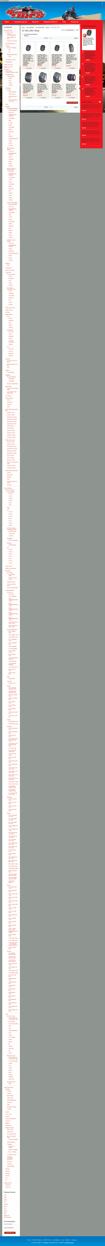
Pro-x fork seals (11, 274)
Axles (7, 104)
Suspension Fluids (11, 1106)
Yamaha (11, 85)
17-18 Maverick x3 (13, 667)
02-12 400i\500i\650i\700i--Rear (13, 604)
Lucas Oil (8, 1121)
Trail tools (9, 1163)
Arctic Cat (11, 112)
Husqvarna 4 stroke (12, 419)
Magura (7, 1123)
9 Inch (10, 505)
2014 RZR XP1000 (13, 868)
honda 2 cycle (10, 412)
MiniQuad (9, 797)
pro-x (5, 1208)
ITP (8, 510)
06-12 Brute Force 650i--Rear (13, 779)
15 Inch (10, 525)
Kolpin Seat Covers (10, 307)
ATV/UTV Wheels (37, 1240)
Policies (67, 1240)
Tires (7, 1014)
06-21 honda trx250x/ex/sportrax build (12, 71)
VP (6, 1180)
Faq (62, 1240)
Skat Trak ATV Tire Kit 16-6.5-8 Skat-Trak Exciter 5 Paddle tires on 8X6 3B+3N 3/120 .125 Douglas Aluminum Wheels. (28, 88)
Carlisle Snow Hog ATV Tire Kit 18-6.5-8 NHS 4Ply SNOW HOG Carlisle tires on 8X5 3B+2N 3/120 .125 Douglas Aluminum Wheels (43, 59)
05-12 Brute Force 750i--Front (13, 768)
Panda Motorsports (13, 138)
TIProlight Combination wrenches (10, 1158)
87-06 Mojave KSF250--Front (12, 787)
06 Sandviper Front (13, 721)
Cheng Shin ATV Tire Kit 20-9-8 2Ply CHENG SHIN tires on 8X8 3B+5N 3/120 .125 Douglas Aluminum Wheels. (90, 91)
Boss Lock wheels (13, 540)
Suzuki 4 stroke (11, 432)
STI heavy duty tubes (12, 587)
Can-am (11, 351)
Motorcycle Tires (11, 1055)
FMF (10, 56)
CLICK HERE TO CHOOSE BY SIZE (13, 1018)
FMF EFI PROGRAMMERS (11, 34)
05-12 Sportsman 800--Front (13, 857)
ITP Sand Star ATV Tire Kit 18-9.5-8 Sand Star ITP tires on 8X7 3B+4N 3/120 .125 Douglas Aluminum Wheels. (57, 88)
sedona (10, 1074)
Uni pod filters (9, 62)
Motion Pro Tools (10, 1127)
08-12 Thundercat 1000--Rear (13, 626)
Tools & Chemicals (8, 1087)
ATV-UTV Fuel (9, 32)
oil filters (8, 370)
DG (9, 49)
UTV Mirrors (9, 395)
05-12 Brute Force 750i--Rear (13, 772)
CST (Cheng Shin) (13, 1023)
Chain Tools (10, 1131)
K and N (8, 1116)
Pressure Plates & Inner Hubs (13, 100)
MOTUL (8, 1168)
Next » (76, 38)
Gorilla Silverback (13, 1030)
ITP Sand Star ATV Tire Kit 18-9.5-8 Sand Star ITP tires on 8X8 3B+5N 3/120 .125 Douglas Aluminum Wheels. (43, 88)
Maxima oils (8, 1125)
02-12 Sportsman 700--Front (13, 833)
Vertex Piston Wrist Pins (11, 470)
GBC (10, 1028)
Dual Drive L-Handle (12, 1147)
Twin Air (7, 1175)
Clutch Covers (12, 94)
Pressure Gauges (13, 1139)
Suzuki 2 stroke (11, 430)
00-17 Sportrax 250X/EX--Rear (12, 688)
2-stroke (9, 1091)
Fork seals (8, 272)
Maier (5, 1206)
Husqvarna (11, 295)
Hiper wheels (12, 678)
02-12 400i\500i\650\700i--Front (13, 609)
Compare (29, 68)
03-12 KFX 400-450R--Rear (13, 751)
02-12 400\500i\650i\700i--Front (13, 618)
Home (23, 27)
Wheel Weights (10, 1166)
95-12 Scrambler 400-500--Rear (13, 878)
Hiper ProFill (9, 566)
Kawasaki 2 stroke (11, 421)
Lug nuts (8, 312)
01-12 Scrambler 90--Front (13, 819)
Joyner (9, 719)
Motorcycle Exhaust (12, 54)
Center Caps (12, 533)
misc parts (6, 69)
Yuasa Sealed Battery (12, 202)
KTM (10, 80)
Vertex (5, 1199)
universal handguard (11, 341)
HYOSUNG (11, 127)
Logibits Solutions (69, 1242)
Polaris (10, 140)
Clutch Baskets (12, 91)
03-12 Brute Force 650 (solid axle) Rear (13, 744)
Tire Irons (9, 1161)
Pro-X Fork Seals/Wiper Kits (11, 288)
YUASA (6, 1204)
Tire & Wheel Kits (10, 590)
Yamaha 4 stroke (11, 437)
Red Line (8, 1171)
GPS (10, 1032)
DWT (10, 1026)
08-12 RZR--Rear (13, 866)
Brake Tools (10, 1129)
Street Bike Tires (11, 1081)
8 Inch (10, 502)
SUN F (10, 1053)
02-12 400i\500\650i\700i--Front (13, 614)
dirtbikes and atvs (8, 67)
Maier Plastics (9, 314)
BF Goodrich (12, 1021)
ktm (9, 134)
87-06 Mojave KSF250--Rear (12, 790)
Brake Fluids (10, 1095)
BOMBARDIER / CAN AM (13, 115)
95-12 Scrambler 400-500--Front (13, 875)
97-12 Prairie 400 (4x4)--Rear (13, 794)
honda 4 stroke (11, 414)
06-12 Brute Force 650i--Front (13, 775)
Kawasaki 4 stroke (11, 423)
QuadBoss (9, 538)
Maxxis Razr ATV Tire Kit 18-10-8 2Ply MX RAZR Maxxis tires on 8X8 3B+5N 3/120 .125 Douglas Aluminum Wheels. (71, 88)
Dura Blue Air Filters (10, 43)
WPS (5, 1197)
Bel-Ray (8, 1089)
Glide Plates (12, 378)
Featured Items (8, 1182)
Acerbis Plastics (10, 74)
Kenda (10, 1039)
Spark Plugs (9, 386)
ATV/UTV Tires (47, 1240)
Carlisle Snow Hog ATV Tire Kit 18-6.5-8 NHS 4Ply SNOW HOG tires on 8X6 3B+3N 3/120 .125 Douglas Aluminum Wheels (28, 59)
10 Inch (10, 493)
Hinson (9, 90)
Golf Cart (9, 681)
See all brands (7, 1217)
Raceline (9, 543)
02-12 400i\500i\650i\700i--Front (13, 600)
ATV (8, 316)
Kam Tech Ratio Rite (11, 1118)
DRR (10, 120)
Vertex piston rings (10, 440)
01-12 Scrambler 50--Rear (13, 816)
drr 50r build (8, 268)
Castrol (7, 1111)
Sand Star (8, 1184)
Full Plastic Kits (11, 76)
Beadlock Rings (12, 531)
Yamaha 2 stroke (11, 435)
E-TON (10, 122)
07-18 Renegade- (13, 648)
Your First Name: (8, 1224)
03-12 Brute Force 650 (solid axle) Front (13, 740)
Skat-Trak (11, 1048)
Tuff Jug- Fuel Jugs (12, 40)
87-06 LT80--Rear (13, 940)
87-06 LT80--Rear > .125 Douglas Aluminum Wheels (13, 944)
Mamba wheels (12, 544)
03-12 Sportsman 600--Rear (13, 847)
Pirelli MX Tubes (11, 581)
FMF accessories (10, 270)
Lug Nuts (11, 535)
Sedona (10, 1046)
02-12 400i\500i (12, 596)
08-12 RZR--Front (13, 864)
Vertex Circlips (9, 398)
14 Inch (10, 500)
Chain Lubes (10, 1097)
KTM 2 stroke (10, 426)
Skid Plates (11, 381)
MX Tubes (8, 570)
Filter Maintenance (11, 1100)
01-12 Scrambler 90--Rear (13, 823)
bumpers (8, 263)
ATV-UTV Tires (11, 1016)
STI (8, 547)
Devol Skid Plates (11, 376)
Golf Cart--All (12, 683)
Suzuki (10, 82)
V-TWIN (9, 1109)
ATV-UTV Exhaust (11, 47)
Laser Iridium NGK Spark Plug (11, 392)
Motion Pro (6, 1215)
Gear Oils (9, 1102)
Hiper (8, 507)
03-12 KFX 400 (12, 748)
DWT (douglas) (11, 491)
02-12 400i (11, 594)
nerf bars (8, 358)
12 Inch (10, 498)
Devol (5, 1211)
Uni (6, 1177)
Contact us (74, 1240)
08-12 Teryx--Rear (13, 784)
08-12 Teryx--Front (13, 781)
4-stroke (9, 1093)
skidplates (8, 375)
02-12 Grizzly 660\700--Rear (12, 960)
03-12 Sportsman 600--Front (13, 843)
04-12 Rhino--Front (13, 970)
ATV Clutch (8, 88)
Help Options (56, 1240)
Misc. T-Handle (12, 1151)
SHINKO (11, 1076)
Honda (10, 78)
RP (9, 1044)
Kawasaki (11, 131)
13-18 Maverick (12, 661)
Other (8, 1104)
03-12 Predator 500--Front (12, 840)
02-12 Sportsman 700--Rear (13, 836)
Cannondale (12, 118)
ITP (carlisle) (12, 1037)
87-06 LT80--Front (13, 938)
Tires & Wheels (8, 488)
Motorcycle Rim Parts (11, 568)
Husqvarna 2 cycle (12, 417)
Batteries (8, 106)
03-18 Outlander (13, 646)
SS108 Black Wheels (12, 881)
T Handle (9, 1144)
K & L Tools (8, 1114)
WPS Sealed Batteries (12, 108)
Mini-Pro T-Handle (13, 1149)
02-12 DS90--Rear (13, 637)
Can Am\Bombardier (12, 629)
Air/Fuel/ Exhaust (8, 30)
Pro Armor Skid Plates (12, 383)
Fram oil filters (10, 372)
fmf (9, 51)
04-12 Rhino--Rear (13, 972)
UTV (8, 347)
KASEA (10, 129)
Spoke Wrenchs (11, 1142)
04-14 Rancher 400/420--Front (12, 692)
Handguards (10, 330)
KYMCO (11, 136)
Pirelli (10, 1072)
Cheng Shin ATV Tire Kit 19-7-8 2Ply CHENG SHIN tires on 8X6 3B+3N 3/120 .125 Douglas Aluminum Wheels (71, 59)
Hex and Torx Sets (11, 1134)
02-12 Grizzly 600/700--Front (12, 957)
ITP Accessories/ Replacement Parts (12, 528)
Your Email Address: (9, 1227)
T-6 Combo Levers (11, 1154)
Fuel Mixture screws (11, 59)
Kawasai (9, 404)
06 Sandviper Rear (13, 723)
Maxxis (10, 1041)
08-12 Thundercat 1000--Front (13, 622)
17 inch (10, 563)
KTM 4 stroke (10, 428)
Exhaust (8, 45)
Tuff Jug (8, 1173)
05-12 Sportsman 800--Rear (13, 861)
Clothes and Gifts (8, 64)
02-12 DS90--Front (13, 634)
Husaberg (11, 293)
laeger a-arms (9, 310)
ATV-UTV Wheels (10, 490)
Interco (10, 1035)
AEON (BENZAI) (13, 110)
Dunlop (10, 1063)
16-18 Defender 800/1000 (12, 664)
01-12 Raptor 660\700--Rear (12, 954)
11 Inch (10, 496)
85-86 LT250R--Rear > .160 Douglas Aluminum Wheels (13, 930)
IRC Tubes (10, 572)
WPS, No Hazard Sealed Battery (11, 169)
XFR (8, 265)
